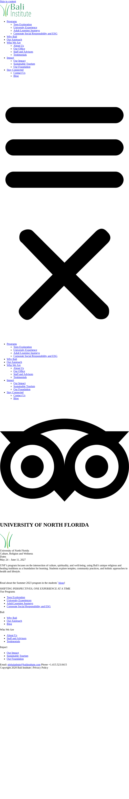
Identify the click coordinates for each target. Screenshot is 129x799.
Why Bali (12, 36)
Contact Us (19, 72)
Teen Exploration (22, 24)
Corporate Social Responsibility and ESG (35, 33)
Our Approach (14, 39)
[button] (64, 210)
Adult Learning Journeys (26, 30)
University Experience (25, 27)
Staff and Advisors (23, 51)
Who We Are (14, 42)
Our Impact (19, 60)
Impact (10, 57)
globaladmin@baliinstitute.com (24, 664)
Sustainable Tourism (24, 63)
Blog (16, 75)
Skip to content (8, 1)
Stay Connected (15, 69)
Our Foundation (21, 66)
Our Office (19, 48)
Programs (12, 21)
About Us (18, 45)
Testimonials (20, 54)
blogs (61, 582)
